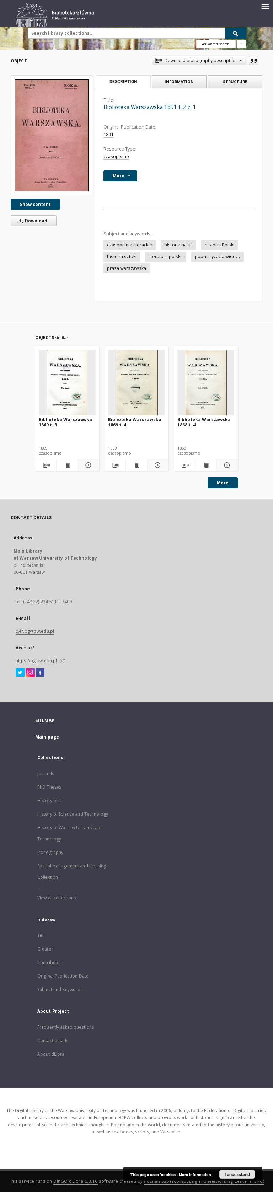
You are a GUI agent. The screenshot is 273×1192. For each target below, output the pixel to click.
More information (195, 1174)
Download (35, 221)
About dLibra (50, 1054)
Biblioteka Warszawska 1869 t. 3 (65, 422)
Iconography (50, 852)
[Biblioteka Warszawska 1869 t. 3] (67, 383)
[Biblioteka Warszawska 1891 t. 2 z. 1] (52, 135)
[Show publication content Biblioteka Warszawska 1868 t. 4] (205, 465)
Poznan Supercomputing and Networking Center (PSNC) (204, 1181)
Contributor (49, 962)
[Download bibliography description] (45, 465)
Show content (35, 204)
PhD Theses (49, 787)
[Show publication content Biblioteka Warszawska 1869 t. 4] (136, 465)
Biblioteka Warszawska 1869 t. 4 (134, 422)
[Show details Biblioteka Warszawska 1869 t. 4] (156, 465)
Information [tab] (179, 81)
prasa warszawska (126, 268)
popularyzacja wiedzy (217, 257)
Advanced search (216, 44)
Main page (47, 737)
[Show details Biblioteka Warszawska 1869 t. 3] (87, 465)
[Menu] (264, 5)
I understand (237, 1174)
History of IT (50, 801)
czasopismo (116, 156)
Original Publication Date (63, 976)
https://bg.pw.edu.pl (36, 661)
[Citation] (253, 60)
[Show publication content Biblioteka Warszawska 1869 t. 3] (67, 465)
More (223, 483)
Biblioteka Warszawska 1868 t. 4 (204, 422)
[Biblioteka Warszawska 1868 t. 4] (206, 383)
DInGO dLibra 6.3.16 (75, 1181)
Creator (45, 949)
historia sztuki (121, 257)
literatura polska (166, 257)
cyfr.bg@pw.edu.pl (35, 631)
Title (41, 935)
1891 (108, 134)
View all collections (56, 898)
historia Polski (219, 245)
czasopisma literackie (129, 245)
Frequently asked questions (65, 1027)
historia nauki (178, 245)
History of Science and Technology (72, 814)
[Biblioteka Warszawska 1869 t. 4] (136, 383)
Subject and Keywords (59, 989)
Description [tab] (123, 81)
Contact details (52, 1041)
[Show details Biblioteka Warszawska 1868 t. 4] (226, 465)
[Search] (235, 33)
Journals (45, 774)
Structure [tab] (235, 81)
